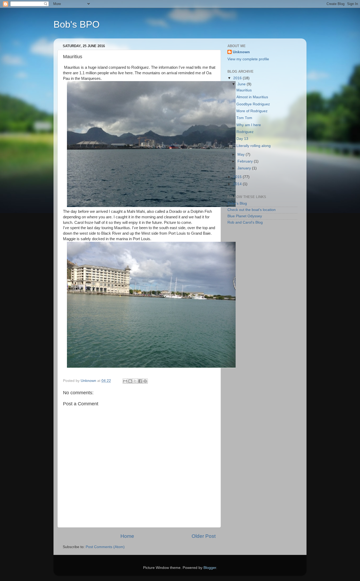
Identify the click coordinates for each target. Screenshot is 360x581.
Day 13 (242, 139)
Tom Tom (244, 118)
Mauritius (244, 90)
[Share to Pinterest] (145, 381)
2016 (238, 78)
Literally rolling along (253, 146)
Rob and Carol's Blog (245, 222)
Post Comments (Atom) (105, 547)
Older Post (204, 536)
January (244, 168)
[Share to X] (135, 381)
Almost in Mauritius (252, 97)
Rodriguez (245, 132)
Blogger (209, 568)
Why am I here (248, 125)
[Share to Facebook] (140, 381)
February (245, 161)
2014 (238, 184)
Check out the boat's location (251, 210)
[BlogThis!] (130, 381)
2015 (238, 177)
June (242, 84)
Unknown (241, 52)
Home (127, 536)
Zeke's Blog (237, 203)
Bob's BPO (76, 24)
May (241, 154)
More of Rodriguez (251, 111)
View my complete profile (248, 59)
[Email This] (125, 381)
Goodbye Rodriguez (253, 104)
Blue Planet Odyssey (244, 216)
